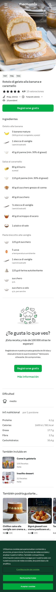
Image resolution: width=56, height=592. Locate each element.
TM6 (12, 76)
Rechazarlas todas (28, 578)
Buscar (50, 7)
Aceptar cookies (28, 586)
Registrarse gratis (28, 108)
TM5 (18, 76)
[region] (28, 566)
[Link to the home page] (28, 5)
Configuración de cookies (27, 569)
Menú (6, 7)
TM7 (5, 76)
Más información (28, 376)
